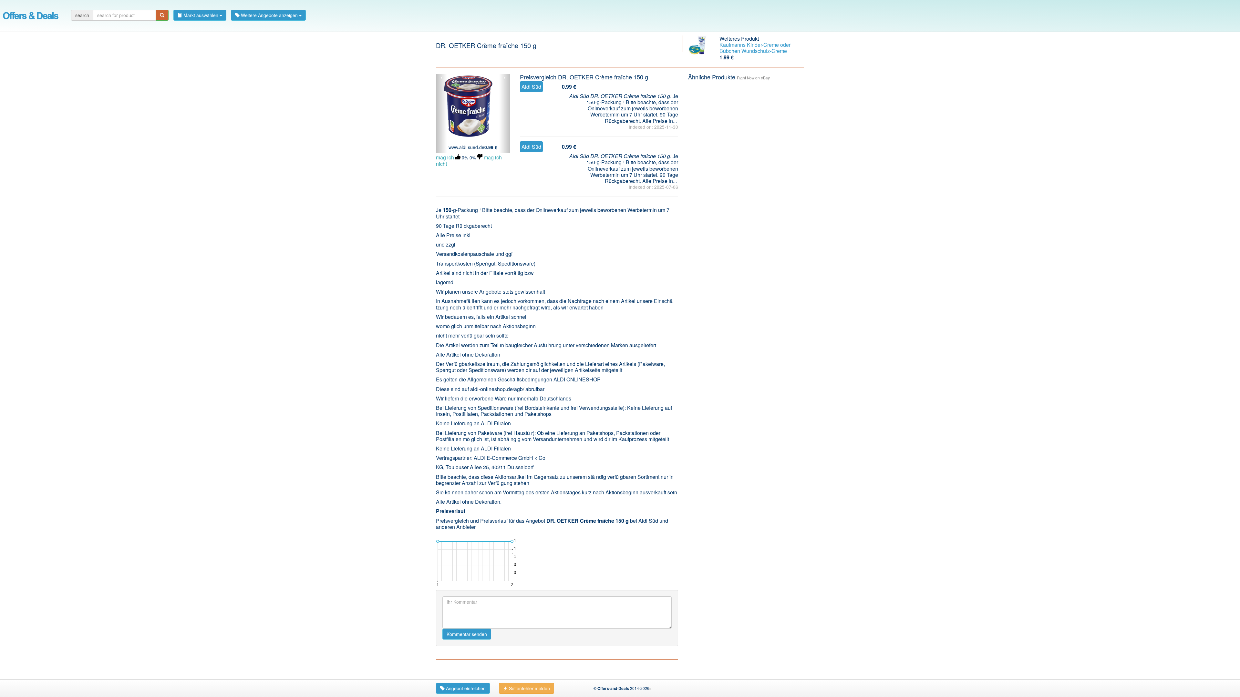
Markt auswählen (201, 15)
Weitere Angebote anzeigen (269, 15)
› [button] (504, 78)
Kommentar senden (467, 634)
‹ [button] (441, 78)
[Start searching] (162, 15)
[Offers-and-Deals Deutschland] (30, 14)
